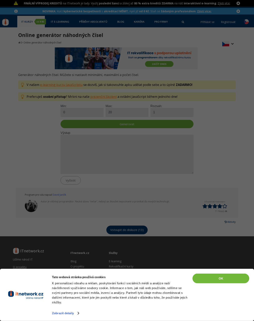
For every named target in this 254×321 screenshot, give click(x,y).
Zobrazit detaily (63, 313)
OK (221, 278)
